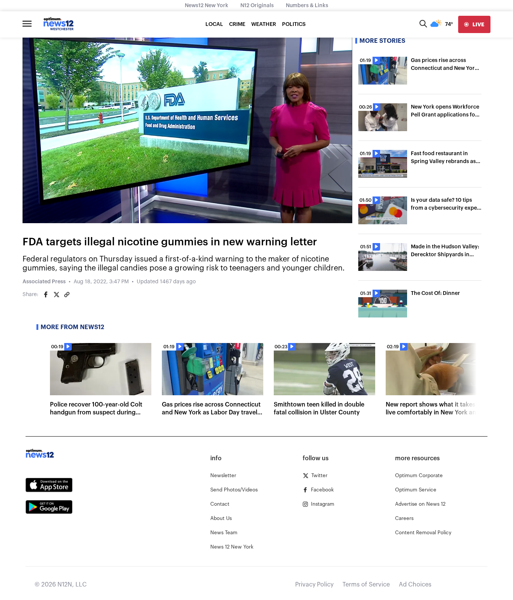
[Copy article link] (67, 295)
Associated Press (44, 281)
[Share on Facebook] (46, 295)
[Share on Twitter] (56, 295)
